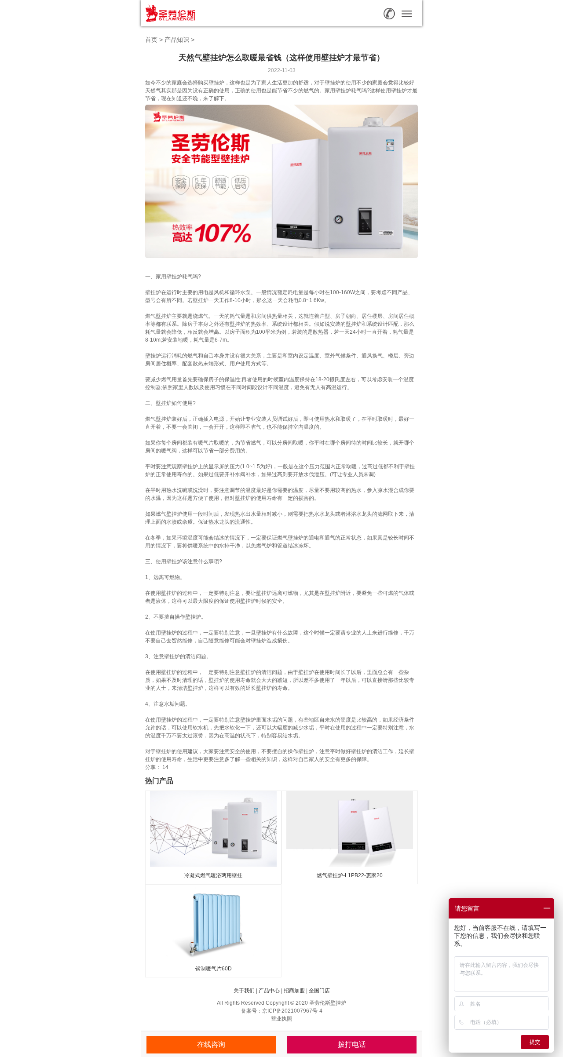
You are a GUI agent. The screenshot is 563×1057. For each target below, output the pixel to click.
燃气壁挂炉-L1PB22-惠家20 (350, 875)
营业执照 (281, 1019)
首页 (151, 39)
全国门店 (319, 991)
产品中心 (269, 991)
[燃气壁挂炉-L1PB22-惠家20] (349, 828)
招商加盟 (294, 991)
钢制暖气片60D (213, 969)
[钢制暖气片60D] (213, 922)
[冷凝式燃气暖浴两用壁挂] (213, 828)
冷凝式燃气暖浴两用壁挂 (213, 875)
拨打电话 (352, 1044)
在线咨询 (211, 1044)
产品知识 (177, 39)
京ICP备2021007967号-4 (292, 1011)
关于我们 (244, 991)
